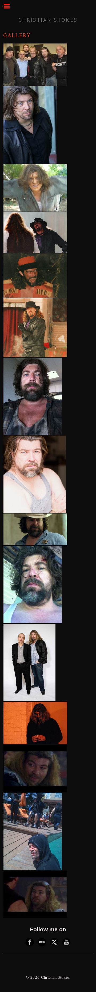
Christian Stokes (48, 19)
